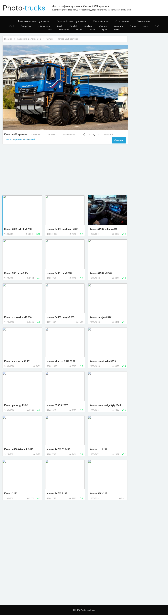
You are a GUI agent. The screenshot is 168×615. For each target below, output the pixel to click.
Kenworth (118, 26)
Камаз (117, 29)
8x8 (26, 139)
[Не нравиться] (94, 134)
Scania (79, 29)
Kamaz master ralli (14, 361)
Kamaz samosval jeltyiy (103, 405)
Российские (100, 21)
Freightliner (26, 26)
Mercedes (64, 29)
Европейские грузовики (71, 21)
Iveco (145, 26)
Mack (60, 26)
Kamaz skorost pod (15, 317)
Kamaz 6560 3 (54, 405)
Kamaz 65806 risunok (16, 449)
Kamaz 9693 (96, 493)
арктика (18, 139)
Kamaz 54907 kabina (101, 229)
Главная (8, 39)
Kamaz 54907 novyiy (58, 317)
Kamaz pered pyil (13, 405)
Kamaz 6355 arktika (15, 229)
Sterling (88, 26)
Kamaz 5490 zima (56, 273)
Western (103, 26)
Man (50, 29)
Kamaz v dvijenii (98, 317)
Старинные (122, 21)
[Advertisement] (65, 170)
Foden (133, 26)
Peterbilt (73, 26)
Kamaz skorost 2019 (58, 361)
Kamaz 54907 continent (60, 229)
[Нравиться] (84, 134)
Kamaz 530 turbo (13, 273)
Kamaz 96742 (54, 493)
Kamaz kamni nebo (100, 361)
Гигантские (143, 21)
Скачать (119, 140)
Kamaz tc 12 (96, 449)
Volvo (92, 29)
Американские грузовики (33, 21)
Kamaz (49, 39)
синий (32, 139)
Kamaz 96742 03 (56, 449)
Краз (104, 29)
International (44, 26)
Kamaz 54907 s (98, 273)
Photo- (23, 8)
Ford (12, 26)
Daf (156, 26)
